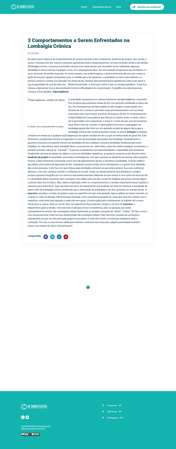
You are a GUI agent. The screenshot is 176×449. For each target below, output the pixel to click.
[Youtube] (27, 417)
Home (84, 6)
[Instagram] (23, 417)
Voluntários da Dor (101, 6)
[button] (45, 236)
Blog (118, 6)
